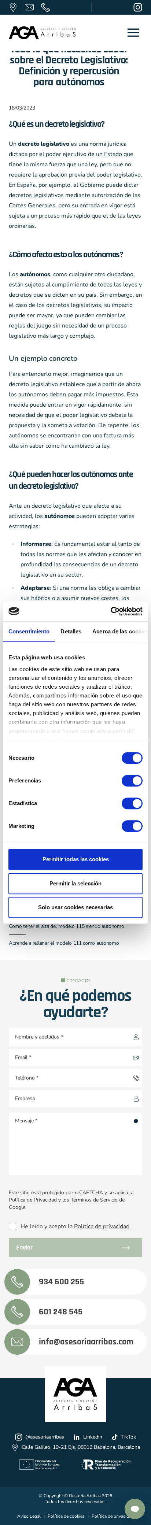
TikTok (128, 1436)
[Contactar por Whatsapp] (135, 1509)
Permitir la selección (75, 883)
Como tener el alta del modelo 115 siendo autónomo (66, 926)
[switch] (125, 778)
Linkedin (92, 1436)
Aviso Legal (29, 1516)
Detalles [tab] (70, 631)
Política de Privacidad (33, 1199)
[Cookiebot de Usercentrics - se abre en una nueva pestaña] (110, 611)
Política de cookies (66, 1516)
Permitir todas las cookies (76, 859)
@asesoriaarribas (44, 1436)
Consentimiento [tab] (28, 631)
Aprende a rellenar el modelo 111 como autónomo (64, 943)
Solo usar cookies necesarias (75, 907)
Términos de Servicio (94, 1199)
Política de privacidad (101, 1226)
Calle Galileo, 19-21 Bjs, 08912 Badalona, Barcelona (81, 1447)
